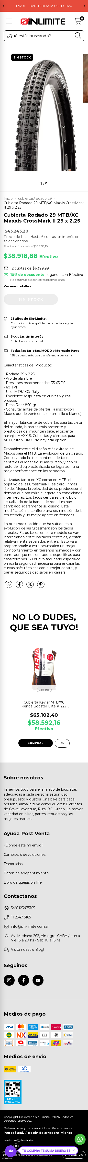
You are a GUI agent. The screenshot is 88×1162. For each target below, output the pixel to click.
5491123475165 (23, 908)
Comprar (36, 743)
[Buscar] (78, 35)
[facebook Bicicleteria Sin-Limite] (23, 980)
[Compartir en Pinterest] (40, 586)
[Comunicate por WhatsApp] (80, 1139)
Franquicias (13, 864)
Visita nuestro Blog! (27, 949)
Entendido (74, 1154)
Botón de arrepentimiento (26, 873)
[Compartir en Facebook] (20, 586)
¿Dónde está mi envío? (23, 845)
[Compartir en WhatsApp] (8, 584)
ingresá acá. (14, 1133)
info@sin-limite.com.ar (30, 926)
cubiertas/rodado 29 (35, 198)
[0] (78, 22)
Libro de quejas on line (23, 882)
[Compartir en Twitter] (30, 586)
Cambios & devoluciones (24, 854)
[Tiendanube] (19, 1141)
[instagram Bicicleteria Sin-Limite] (9, 980)
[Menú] (9, 21)
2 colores (44, 689)
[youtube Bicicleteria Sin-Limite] (38, 980)
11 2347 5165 (21, 917)
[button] (48, 1150)
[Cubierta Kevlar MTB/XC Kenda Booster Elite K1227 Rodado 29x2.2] (62, 743)
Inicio (8, 198)
